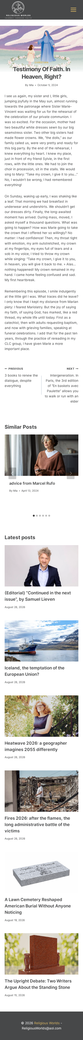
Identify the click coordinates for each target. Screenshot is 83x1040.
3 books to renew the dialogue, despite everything (21, 377)
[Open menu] (73, 9)
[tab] (34, 516)
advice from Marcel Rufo (32, 483)
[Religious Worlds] (18, 10)
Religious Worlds (47, 1023)
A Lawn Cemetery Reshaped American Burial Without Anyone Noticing (38, 906)
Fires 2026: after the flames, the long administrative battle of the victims (37, 824)
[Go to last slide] (12, 473)
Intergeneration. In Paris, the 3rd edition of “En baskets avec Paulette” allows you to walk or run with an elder (61, 385)
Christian (41, 62)
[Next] (71, 473)
